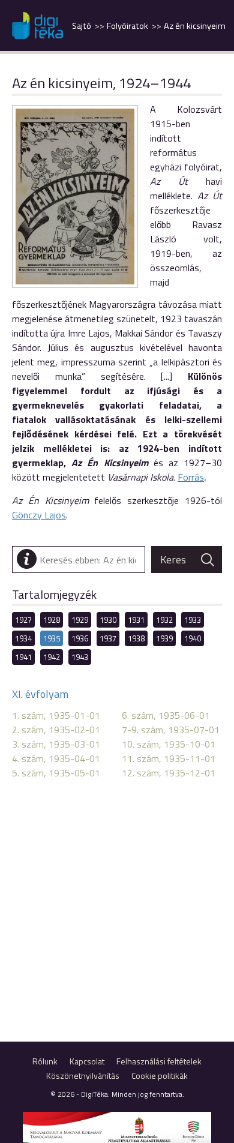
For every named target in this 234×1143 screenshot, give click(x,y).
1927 (23, 620)
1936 (79, 638)
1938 (136, 638)
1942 (51, 657)
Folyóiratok (127, 25)
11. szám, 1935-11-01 (168, 758)
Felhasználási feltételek (159, 1061)
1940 (192, 638)
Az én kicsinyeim (195, 25)
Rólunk (45, 1061)
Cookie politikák (159, 1075)
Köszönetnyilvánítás (82, 1075)
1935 (51, 638)
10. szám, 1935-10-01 (168, 744)
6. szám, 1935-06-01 (166, 715)
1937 (108, 638)
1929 (79, 620)
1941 (23, 657)
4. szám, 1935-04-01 (56, 758)
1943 (79, 657)
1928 (51, 620)
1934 (23, 638)
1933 (192, 620)
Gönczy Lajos (39, 515)
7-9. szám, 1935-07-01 (171, 729)
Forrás (191, 477)
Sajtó (81, 25)
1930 (108, 620)
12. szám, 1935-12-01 (168, 773)
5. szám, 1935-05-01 (56, 773)
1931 (136, 620)
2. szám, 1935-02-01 (56, 729)
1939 (164, 638)
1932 (164, 620)
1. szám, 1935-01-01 (56, 715)
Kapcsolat (87, 1061)
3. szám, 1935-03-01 (56, 744)
